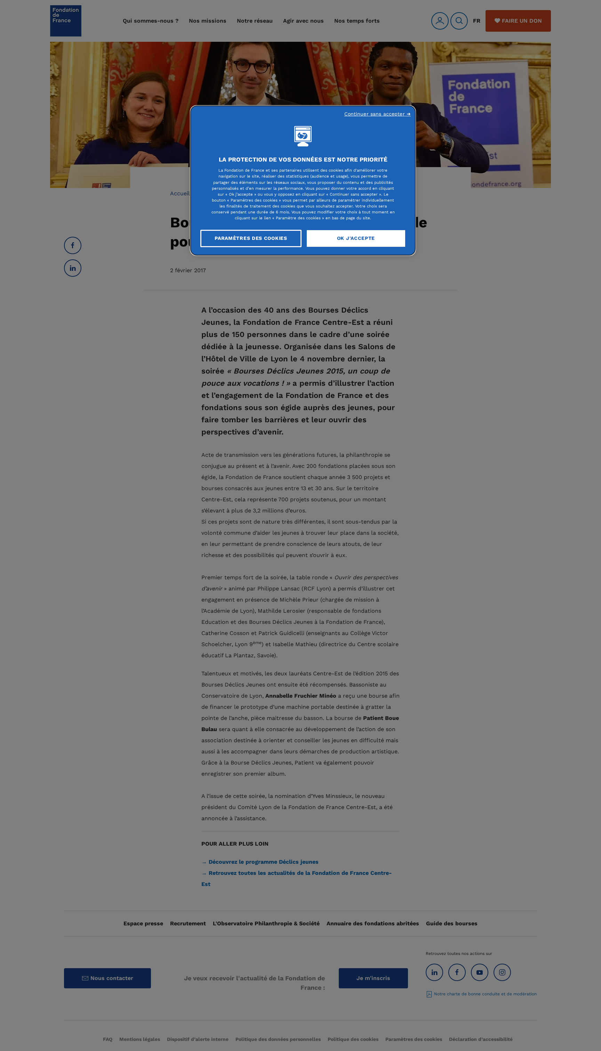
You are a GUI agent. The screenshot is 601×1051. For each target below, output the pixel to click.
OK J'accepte (356, 238)
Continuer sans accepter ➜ (377, 114)
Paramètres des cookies (251, 238)
